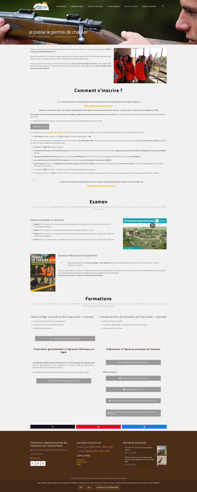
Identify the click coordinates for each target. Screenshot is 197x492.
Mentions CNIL (82, 462)
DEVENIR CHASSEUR (44, 36)
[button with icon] (32, 463)
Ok (81, 487)
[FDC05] (41, 6)
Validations (81, 460)
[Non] (194, 486)
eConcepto (106, 478)
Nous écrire (36, 458)
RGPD (79, 464)
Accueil (31, 36)
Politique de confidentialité (107, 487)
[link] (145, 233)
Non (89, 487)
